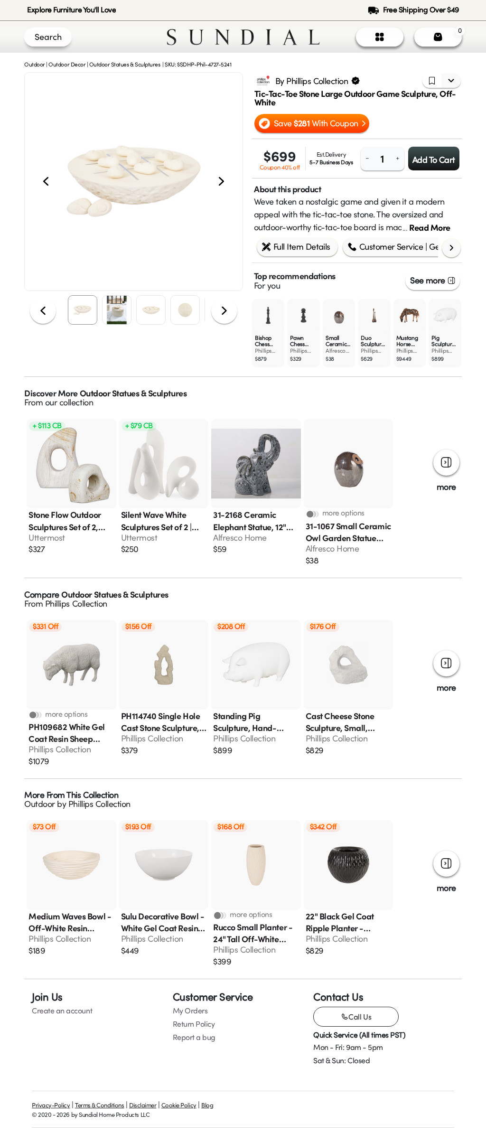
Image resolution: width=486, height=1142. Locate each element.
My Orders (190, 1010)
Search (48, 36)
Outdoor (34, 64)
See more (427, 280)
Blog (207, 1105)
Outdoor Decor (66, 64)
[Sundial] (243, 37)
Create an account (62, 1010)
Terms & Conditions (99, 1105)
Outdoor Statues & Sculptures (124, 64)
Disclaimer (142, 1105)
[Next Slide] (221, 181)
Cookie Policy (178, 1105)
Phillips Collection (76, 603)
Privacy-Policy (51, 1105)
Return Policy (194, 1024)
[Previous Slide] (46, 181)
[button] (134, 181)
